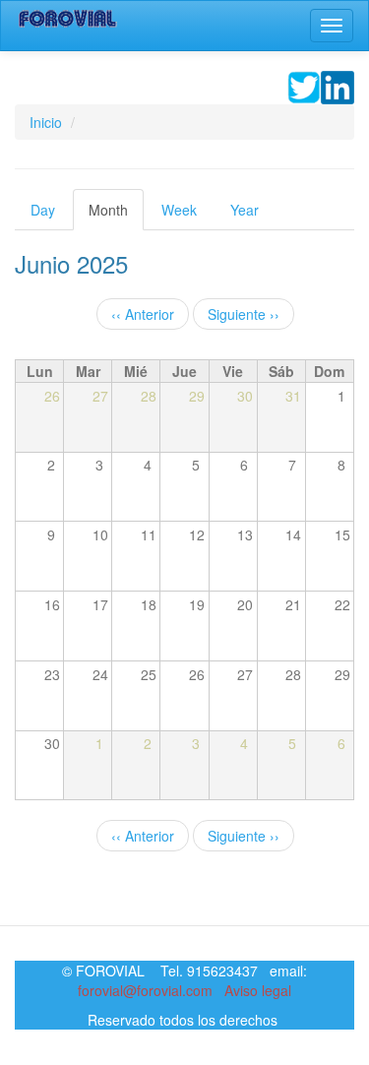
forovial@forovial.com (145, 990)
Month (116, 215)
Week (179, 209)
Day (43, 209)
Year (244, 209)
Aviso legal (257, 990)
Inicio (46, 122)
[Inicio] (68, 19)
